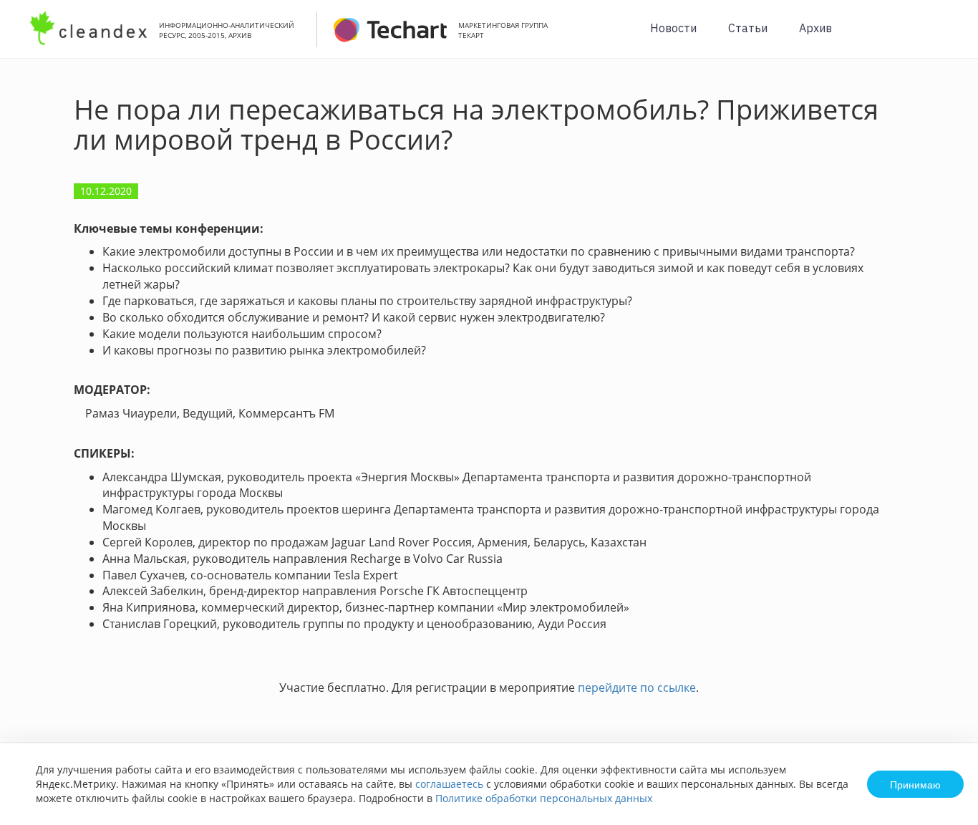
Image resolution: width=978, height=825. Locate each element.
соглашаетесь (449, 784)
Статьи (748, 28)
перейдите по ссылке (637, 687)
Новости (673, 28)
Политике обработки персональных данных (543, 798)
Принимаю (915, 784)
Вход (945, 37)
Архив (815, 28)
